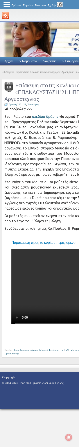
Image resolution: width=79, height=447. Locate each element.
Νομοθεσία (29, 61)
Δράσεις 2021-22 (17, 104)
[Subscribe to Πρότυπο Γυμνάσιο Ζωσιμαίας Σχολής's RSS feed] (5, 15)
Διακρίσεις (49, 61)
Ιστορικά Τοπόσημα (49, 350)
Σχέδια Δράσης (11, 353)
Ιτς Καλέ (65, 350)
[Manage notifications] (68, 437)
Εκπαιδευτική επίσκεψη (26, 350)
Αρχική (9, 61)
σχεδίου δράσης (45, 116)
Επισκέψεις (33, 104)
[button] (7, 5)
